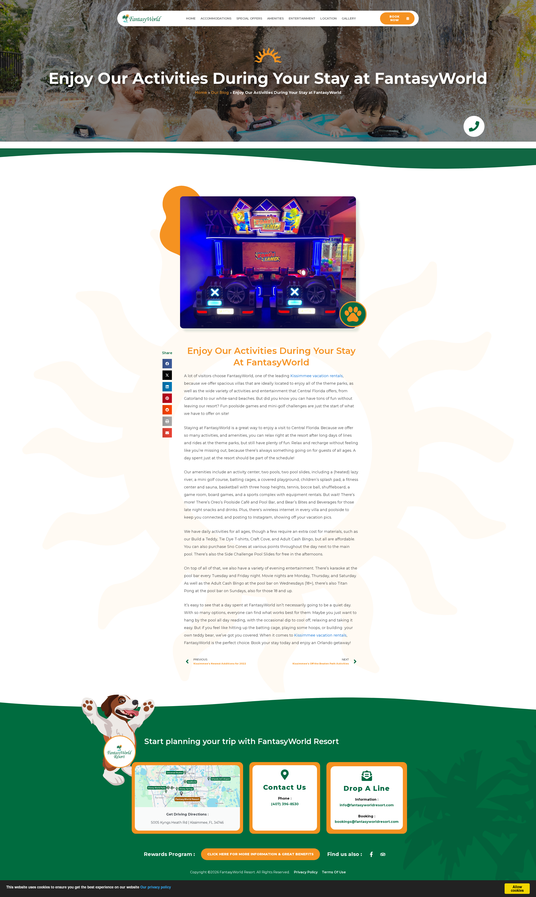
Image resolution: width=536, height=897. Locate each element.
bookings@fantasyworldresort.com (367, 822)
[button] (167, 363)
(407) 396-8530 (285, 804)
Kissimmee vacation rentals (316, 376)
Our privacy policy (155, 886)
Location (328, 18)
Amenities (275, 18)
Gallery (349, 18)
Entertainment (302, 18)
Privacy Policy (306, 872)
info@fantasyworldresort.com (367, 805)
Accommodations (216, 18)
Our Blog (220, 92)
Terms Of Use (334, 872)
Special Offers (249, 18)
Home (191, 18)
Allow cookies (517, 888)
